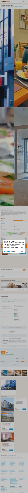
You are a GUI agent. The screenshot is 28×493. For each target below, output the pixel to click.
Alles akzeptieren (7, 251)
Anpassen (22, 251)
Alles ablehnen (13, 251)
